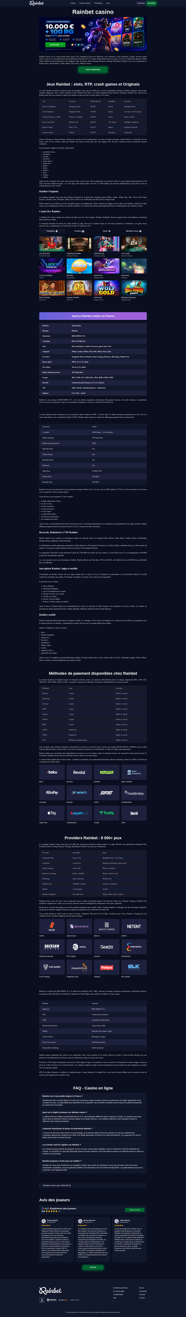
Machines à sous (132, 231)
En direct (78, 231)
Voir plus (93, 1267)
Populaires (51, 231)
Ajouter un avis (135, 1210)
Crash (105, 231)
